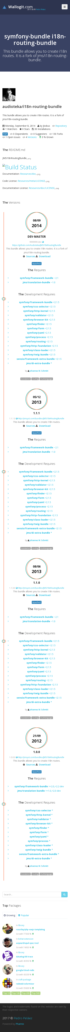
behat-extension (25, 938)
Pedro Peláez (41, 9)
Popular (24, 915)
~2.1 (39, 277)
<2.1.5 (39, 302)
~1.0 (39, 282)
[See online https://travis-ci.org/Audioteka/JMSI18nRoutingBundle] (19, 166)
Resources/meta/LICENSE (31, 180)
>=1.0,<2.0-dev (39, 790)
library (21, 925)
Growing (10, 915)
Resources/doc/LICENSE (42, 188)
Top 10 (6, 993)
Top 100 (16, 993)
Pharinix (20, 1023)
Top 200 (26, 993)
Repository (61, 125)
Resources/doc (28, 173)
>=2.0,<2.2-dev (39, 786)
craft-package (24, 979)
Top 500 (36, 993)
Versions (32, 137)
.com (20, 6)
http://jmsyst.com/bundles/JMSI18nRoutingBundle (41, 418)
